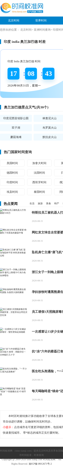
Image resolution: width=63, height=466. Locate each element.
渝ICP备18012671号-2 (40, 464)
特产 (56, 203)
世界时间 (41, 20)
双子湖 (16, 127)
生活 (32, 203)
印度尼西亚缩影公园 (16, 118)
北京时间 (13, 20)
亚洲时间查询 (42, 29)
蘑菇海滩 (16, 137)
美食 (48, 203)
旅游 (40, 203)
